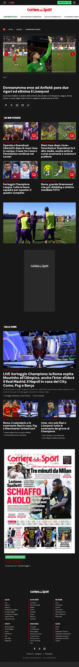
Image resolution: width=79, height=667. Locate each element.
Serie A (7, 605)
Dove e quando (39, 396)
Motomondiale (35, 605)
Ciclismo (33, 619)
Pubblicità (8, 634)
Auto (57, 603)
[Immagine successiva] (72, 54)
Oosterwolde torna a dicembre (15, 435)
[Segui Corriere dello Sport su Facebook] (34, 649)
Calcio (19, 29)
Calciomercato (10, 619)
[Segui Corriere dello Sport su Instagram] (44, 649)
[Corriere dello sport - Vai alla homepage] (39, 10)
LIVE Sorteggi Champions (30, 17)
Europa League (10, 612)
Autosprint (59, 605)
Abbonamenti (9, 627)
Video (57, 627)
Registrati (8, 641)
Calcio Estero (9, 616)
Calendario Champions (63, 634)
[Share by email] (22, 105)
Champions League (32, 29)
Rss (6, 636)
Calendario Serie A (61, 631)
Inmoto (57, 607)
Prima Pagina (9, 629)
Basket (32, 607)
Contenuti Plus (10, 17)
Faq (31, 643)
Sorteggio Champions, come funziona (17, 396)
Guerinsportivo (60, 612)
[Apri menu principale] (4, 2)
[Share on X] (11, 105)
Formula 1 (33, 603)
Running (32, 612)
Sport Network (60, 614)
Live (12, 2)
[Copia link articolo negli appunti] (28, 105)
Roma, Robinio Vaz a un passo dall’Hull (18, 432)
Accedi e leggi (23, 566)
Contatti (33, 627)
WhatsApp (48, 654)
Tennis (32, 610)
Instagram (38, 654)
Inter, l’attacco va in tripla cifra (53, 435)
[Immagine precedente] (6, 54)
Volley (32, 614)
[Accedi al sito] (74, 2)
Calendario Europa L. (62, 636)
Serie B (7, 607)
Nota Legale (34, 631)
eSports (33, 616)
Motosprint (59, 610)
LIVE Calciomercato (52, 17)
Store (7, 631)
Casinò (57, 641)
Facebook (30, 654)
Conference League (11, 614)
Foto (11, 29)
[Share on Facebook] (6, 105)
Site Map (8, 638)
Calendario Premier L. (62, 638)
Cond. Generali (35, 641)
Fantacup (58, 616)
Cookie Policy (34, 636)
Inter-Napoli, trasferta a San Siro (54, 438)
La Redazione (34, 629)
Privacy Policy (34, 638)
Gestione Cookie (35, 634)
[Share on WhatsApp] (17, 105)
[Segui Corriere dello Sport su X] (39, 649)
